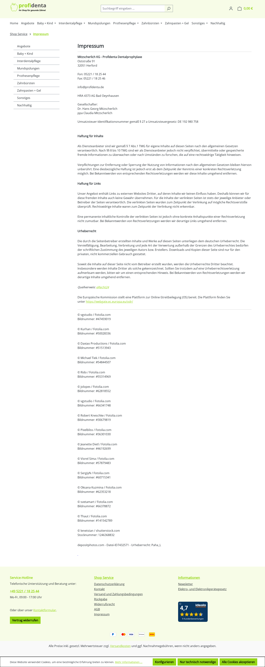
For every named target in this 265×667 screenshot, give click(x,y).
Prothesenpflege (28, 76)
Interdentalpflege (29, 61)
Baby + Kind (25, 54)
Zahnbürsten (26, 83)
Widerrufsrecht (104, 604)
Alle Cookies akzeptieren (238, 662)
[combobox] (133, 8)
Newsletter (185, 584)
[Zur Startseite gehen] (28, 7)
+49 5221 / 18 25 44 (24, 591)
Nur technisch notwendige (198, 662)
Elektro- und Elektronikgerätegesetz (202, 589)
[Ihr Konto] (231, 8)
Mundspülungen (28, 68)
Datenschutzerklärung (109, 584)
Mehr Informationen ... (128, 662)
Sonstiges (23, 98)
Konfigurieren (164, 662)
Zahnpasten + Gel (29, 90)
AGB (97, 609)
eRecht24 (102, 287)
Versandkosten (120, 646)
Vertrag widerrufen (25, 620)
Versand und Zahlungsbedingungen (118, 594)
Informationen (189, 577)
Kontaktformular (44, 610)
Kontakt (99, 589)
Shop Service (104, 577)
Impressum (102, 614)
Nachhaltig (24, 105)
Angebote (23, 46)
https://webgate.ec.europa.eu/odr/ (109, 302)
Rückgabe (100, 599)
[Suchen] (168, 8)
